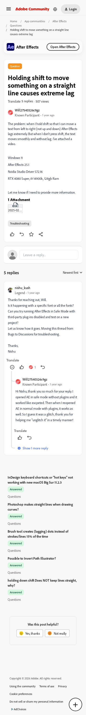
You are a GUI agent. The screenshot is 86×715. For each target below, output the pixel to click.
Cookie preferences (21, 694)
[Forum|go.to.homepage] (32, 9)
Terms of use (46, 686)
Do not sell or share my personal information (36, 701)
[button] (8, 10)
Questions (16, 25)
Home (13, 21)
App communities (35, 21)
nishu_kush (22, 288)
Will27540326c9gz (27, 110)
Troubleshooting (19, 223)
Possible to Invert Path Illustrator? (32, 558)
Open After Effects (62, 47)
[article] (43, 328)
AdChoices (20, 709)
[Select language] (55, 9)
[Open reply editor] (43, 254)
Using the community (23, 686)
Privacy (62, 686)
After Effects (60, 21)
